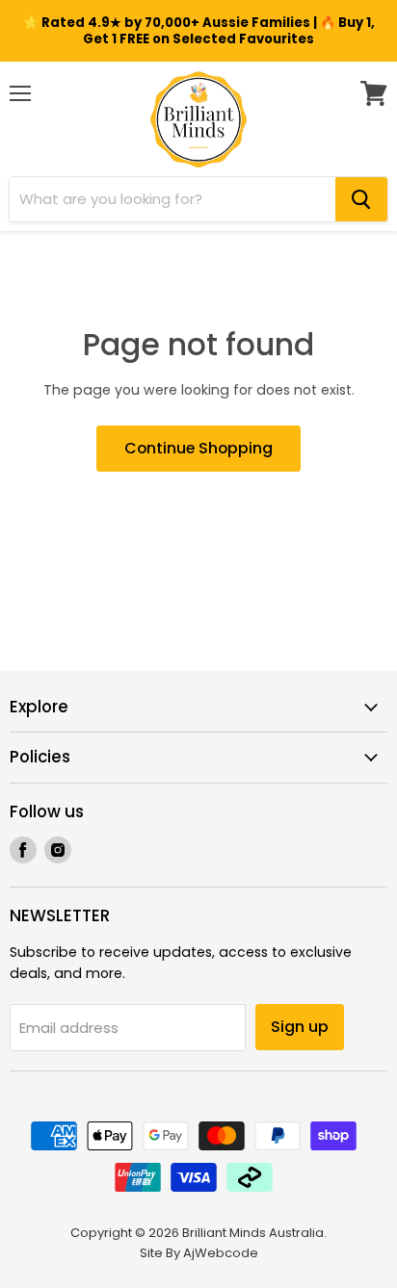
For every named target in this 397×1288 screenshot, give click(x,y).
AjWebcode (220, 1253)
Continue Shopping (198, 448)
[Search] (361, 199)
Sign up (300, 1027)
